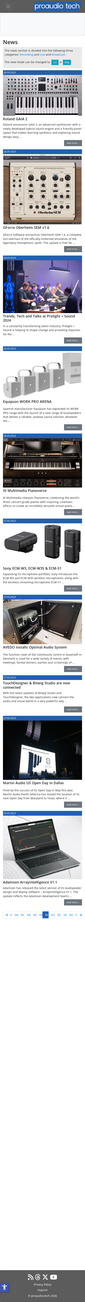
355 (71, 915)
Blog (67, 62)
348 (28, 915)
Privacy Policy (42, 1284)
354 (65, 915)
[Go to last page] (79, 914)
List (55, 62)
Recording (26, 54)
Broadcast (58, 54)
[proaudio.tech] (57, 6)
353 (59, 915)
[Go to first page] (5, 914)
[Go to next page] (75, 914)
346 (16, 915)
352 (53, 915)
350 (41, 915)
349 (35, 915)
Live (42, 54)
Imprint (42, 1290)
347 (22, 915)
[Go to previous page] (10, 914)
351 (47, 915)
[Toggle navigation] (8, 6)
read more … (73, 142)
